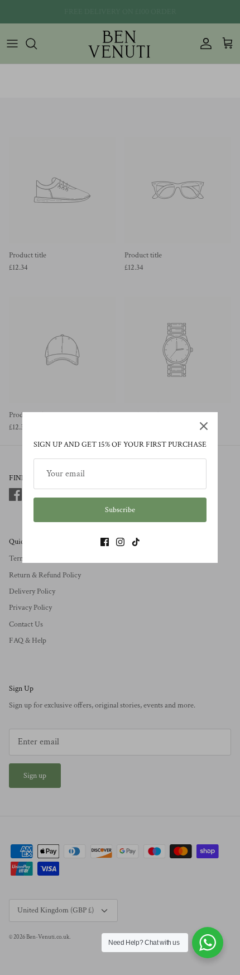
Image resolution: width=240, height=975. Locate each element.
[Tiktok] (136, 542)
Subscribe (120, 510)
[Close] (203, 426)
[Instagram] (120, 542)
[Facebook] (104, 542)
